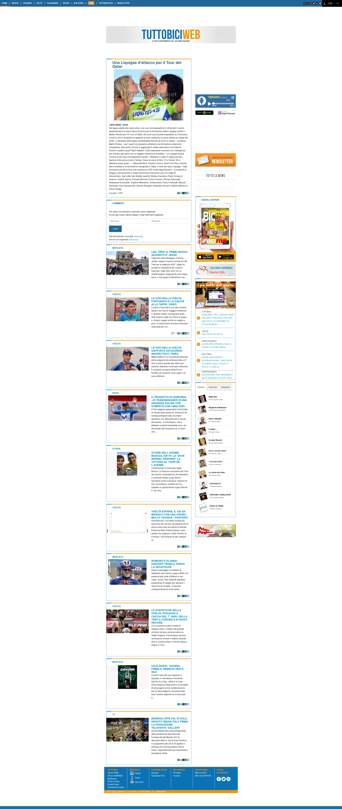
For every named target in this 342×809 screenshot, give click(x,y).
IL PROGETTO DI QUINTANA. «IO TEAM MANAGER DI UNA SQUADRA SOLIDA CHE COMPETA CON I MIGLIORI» (169, 401)
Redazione (112, 778)
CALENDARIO (52, 3)
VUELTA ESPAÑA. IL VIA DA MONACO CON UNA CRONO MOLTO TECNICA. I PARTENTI (169, 514)
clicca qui (138, 236)
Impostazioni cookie (116, 787)
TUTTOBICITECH (106, 3)
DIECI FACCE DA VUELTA (212, 334)
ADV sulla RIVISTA (203, 775)
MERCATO (117, 247)
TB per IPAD (113, 772)
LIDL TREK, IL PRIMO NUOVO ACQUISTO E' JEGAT (169, 253)
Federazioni (225, 387)
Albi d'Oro (139, 782)
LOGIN (115, 228)
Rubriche (201, 387)
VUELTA (116, 294)
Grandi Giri (213, 387)
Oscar (137, 777)
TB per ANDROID (115, 775)
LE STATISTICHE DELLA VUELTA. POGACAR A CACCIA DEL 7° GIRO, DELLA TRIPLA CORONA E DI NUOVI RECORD (169, 616)
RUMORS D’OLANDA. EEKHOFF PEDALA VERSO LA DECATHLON (168, 564)
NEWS (115, 392)
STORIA (116, 448)
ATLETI (39, 3)
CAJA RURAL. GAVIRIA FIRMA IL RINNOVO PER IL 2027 (167, 669)
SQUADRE (27, 3)
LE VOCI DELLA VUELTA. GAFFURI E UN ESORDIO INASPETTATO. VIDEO (166, 351)
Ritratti (138, 773)
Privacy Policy (113, 781)
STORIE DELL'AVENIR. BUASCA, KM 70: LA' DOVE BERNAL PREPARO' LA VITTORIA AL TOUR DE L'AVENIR (168, 459)
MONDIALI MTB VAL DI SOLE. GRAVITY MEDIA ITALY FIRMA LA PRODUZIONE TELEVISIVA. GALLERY (169, 722)
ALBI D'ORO (78, 3)
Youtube (176, 775)
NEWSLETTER (123, 3)
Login (330, 3)
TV (113, 714)
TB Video (177, 772)
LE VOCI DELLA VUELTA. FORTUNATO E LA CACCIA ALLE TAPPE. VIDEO (167, 301)
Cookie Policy (113, 784)
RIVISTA (15, 3)
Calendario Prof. (158, 775)
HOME (4, 3)
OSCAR (66, 3)
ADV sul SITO (201, 772)
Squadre (155, 772)
